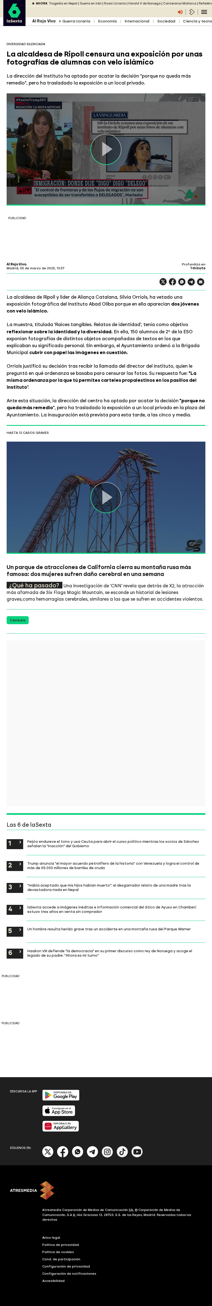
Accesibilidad (53, 1281)
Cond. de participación (61, 1259)
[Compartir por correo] (200, 284)
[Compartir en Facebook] (172, 284)
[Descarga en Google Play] (61, 1099)
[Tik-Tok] (122, 1156)
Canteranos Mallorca (179, 3)
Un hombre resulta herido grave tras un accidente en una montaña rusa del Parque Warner (109, 929)
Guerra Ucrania (76, 21)
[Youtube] (137, 1156)
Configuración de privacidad (66, 1266)
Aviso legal (51, 1238)
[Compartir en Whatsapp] (182, 284)
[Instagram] (107, 1156)
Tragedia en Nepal (63, 3)
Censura (17, 620)
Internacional (136, 21)
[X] (163, 284)
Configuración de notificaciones (69, 1274)
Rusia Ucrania (115, 3)
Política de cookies (58, 1252)
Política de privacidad (60, 1245)
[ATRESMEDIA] (106, 1191)
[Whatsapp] (77, 1156)
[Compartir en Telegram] (191, 284)
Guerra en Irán (91, 3)
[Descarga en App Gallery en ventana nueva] (60, 1130)
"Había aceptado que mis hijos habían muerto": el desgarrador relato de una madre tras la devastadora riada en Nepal (109, 887)
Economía (107, 21)
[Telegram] (92, 1156)
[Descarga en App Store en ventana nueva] (58, 1115)
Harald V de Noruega (144, 3)
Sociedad (166, 21)
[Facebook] (62, 1156)
